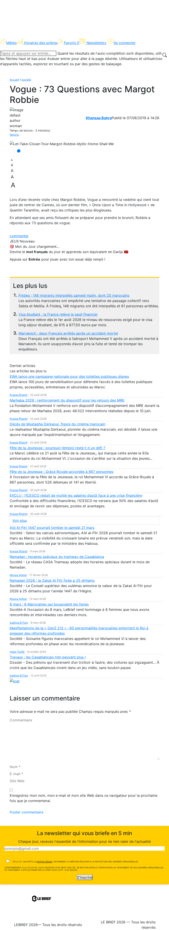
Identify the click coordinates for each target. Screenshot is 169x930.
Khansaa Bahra (99, 118)
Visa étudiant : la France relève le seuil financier (58, 314)
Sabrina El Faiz (19, 622)
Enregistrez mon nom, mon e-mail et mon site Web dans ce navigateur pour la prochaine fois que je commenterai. (83, 798)
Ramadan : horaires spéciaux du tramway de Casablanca (57, 556)
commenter (19, 236)
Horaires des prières (41, 43)
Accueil (14, 79)
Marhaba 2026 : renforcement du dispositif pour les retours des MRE (67, 400)
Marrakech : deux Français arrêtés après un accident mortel (68, 333)
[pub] (15, 681)
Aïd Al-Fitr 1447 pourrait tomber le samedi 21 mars (52, 527)
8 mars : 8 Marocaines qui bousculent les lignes (49, 604)
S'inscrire (84, 877)
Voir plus (19, 520)
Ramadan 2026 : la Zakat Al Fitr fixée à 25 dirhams (52, 580)
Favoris (71, 43)
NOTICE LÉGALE (44, 861)
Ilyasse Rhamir (19, 394)
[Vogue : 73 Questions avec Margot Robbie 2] (62, 143)
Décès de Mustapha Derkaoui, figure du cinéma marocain (57, 424)
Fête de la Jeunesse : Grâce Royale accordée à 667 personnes (61, 471)
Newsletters (96, 43)
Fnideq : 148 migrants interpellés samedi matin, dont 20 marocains (73, 295)
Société (26, 79)
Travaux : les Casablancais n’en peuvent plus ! (48, 657)
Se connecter (125, 43)
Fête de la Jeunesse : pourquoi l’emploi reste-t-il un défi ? (57, 448)
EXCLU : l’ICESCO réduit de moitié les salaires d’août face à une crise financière (76, 495)
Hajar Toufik (17, 651)
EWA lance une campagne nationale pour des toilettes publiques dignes (69, 376)
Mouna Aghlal (18, 575)
